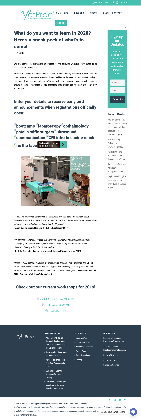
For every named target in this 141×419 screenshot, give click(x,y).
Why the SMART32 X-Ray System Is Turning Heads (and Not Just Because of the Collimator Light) (117, 127)
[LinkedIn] (121, 3)
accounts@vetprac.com (114, 341)
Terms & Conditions (83, 355)
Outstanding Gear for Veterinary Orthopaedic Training (55, 374)
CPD (66, 13)
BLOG (106, 13)
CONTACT (117, 13)
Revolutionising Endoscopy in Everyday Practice (115, 143)
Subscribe (118, 99)
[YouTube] (125, 3)
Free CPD (79, 13)
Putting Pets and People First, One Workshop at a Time (116, 155)
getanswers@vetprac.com (47, 403)
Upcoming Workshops (84, 346)
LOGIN (60, 23)
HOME (58, 13)
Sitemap (79, 359)
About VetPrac (81, 338)
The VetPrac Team (83, 342)
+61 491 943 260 (66, 403)
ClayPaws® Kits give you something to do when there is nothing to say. (56, 385)
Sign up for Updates (111, 365)
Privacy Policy (81, 351)
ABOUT (93, 13)
